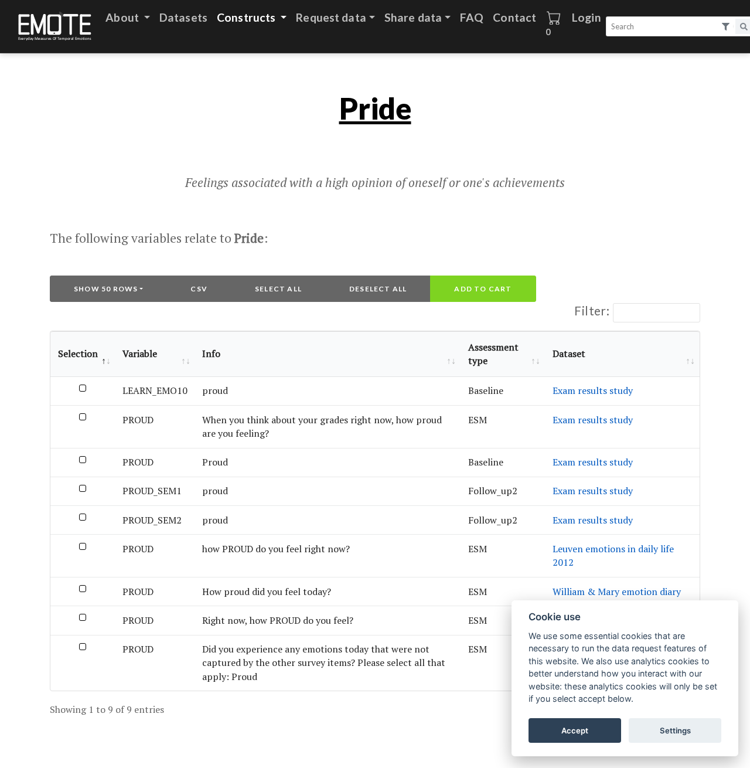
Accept (574, 730)
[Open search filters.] (726, 26)
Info (211, 353)
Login (586, 17)
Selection (78, 353)
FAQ (471, 17)
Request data (331, 17)
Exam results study (593, 390)
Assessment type (493, 354)
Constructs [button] (247, 17)
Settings (675, 730)
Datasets (183, 17)
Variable (139, 353)
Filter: (591, 310)
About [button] (123, 17)
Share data (413, 17)
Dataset (569, 353)
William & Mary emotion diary (617, 591)
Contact (514, 17)
